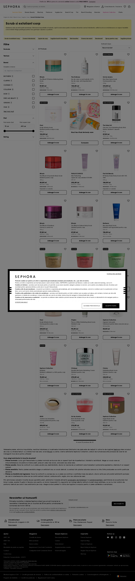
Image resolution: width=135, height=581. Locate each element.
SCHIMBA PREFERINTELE (91, 305)
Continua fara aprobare (114, 273)
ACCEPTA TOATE (110, 305)
